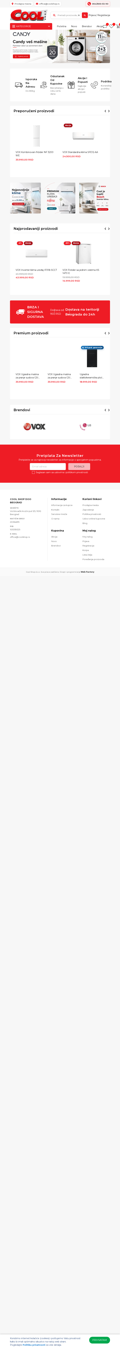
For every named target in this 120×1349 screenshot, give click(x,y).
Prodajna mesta (90, 505)
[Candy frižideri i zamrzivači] (60, 46)
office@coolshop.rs (20, 537)
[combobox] (69, 15)
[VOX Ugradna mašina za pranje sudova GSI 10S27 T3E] (28, 358)
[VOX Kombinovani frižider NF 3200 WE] (37, 135)
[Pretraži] (85, 15)
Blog (84, 523)
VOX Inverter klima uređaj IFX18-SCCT (36, 270)
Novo (74, 26)
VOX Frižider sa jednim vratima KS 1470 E (80, 272)
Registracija (104, 15)
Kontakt (55, 509)
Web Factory (87, 572)
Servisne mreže (59, 514)
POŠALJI (79, 466)
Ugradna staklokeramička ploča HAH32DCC (92, 376)
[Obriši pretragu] (78, 15)
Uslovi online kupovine (93, 518)
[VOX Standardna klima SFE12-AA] (83, 135)
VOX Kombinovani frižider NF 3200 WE (34, 154)
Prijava (92, 15)
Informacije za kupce (61, 505)
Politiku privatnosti (34, 1345)
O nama (55, 518)
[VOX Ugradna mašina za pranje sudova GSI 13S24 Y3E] (60, 358)
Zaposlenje (88, 509)
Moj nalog (87, 536)
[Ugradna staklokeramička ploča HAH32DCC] (92, 358)
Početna (61, 26)
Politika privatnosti (91, 514)
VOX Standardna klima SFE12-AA (80, 152)
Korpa (85, 550)
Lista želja (87, 554)
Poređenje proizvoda (93, 559)
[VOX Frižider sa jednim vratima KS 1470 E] (83, 253)
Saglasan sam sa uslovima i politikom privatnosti (62, 472)
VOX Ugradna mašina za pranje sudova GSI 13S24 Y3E (59, 376)
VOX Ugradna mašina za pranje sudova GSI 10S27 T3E (27, 376)
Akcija (100, 26)
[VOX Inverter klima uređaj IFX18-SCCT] (37, 253)
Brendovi (87, 26)
